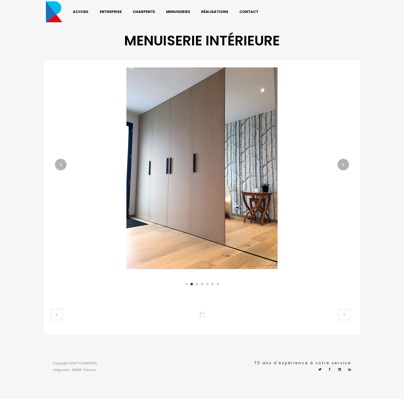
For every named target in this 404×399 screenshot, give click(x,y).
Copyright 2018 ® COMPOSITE (75, 363)
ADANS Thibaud (83, 370)
